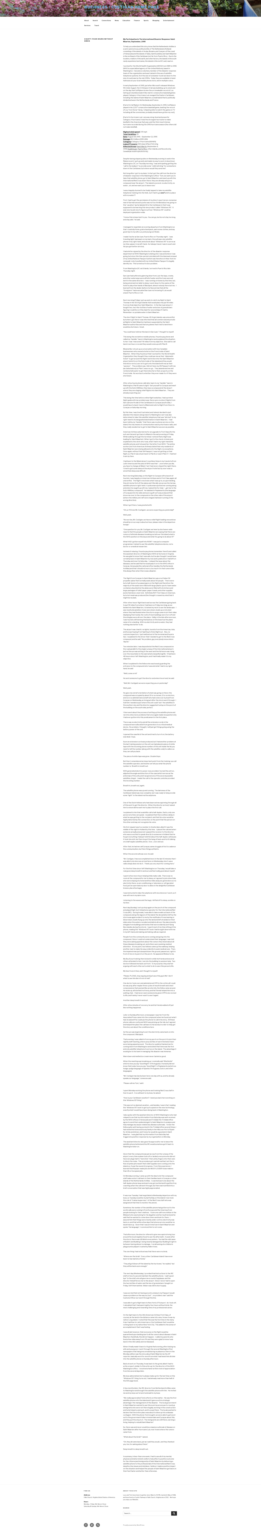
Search (95, 20)
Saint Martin (142, 146)
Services (87, 25)
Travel (96, 25)
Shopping (155, 20)
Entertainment (168, 20)
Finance (137, 20)
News (117, 20)
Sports (146, 20)
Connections (106, 20)
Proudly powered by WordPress (133, 1525)
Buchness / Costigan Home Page (121, 7)
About (86, 20)
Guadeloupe (132, 149)
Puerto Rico (142, 149)
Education (126, 20)
